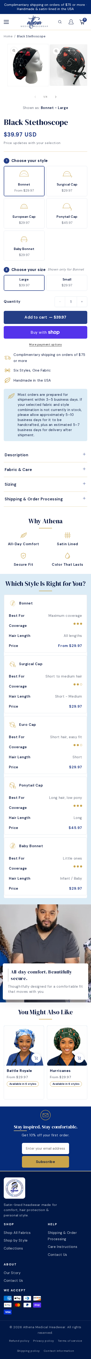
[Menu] (9, 22)
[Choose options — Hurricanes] (79, 1058)
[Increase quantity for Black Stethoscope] (82, 302)
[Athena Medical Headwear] (34, 22)
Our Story (12, 1273)
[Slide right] (56, 97)
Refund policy (19, 1341)
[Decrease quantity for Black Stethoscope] (60, 302)
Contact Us (57, 1255)
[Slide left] (35, 97)
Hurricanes (60, 1070)
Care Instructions (62, 1247)
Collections (13, 1248)
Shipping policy (28, 1351)
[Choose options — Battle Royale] (36, 1058)
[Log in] (71, 22)
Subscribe (45, 1161)
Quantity (12, 301)
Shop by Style (16, 1240)
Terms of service (70, 1341)
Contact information (59, 1351)
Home (8, 36)
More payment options (45, 344)
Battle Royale (19, 1070)
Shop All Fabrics (17, 1233)
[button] (60, 22)
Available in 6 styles (22, 1084)
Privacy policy (43, 1341)
